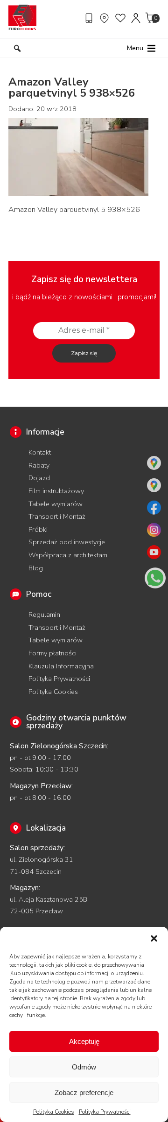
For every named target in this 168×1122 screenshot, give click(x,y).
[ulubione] (121, 18)
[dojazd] (105, 18)
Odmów (84, 1067)
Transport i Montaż (56, 516)
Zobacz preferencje (84, 1092)
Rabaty (38, 465)
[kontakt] (90, 18)
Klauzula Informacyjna (61, 666)
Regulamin (44, 614)
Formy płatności (52, 653)
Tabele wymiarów (55, 503)
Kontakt (39, 452)
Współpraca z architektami (68, 555)
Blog (35, 568)
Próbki (38, 529)
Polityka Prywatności (105, 1111)
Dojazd (39, 477)
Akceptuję (84, 1041)
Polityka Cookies (53, 1111)
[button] (154, 938)
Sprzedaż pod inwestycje (66, 542)
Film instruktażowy (56, 490)
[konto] (136, 18)
